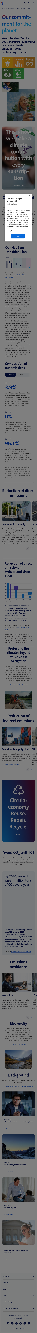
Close (18, 236)
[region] (18, 217)
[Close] (30, 196)
